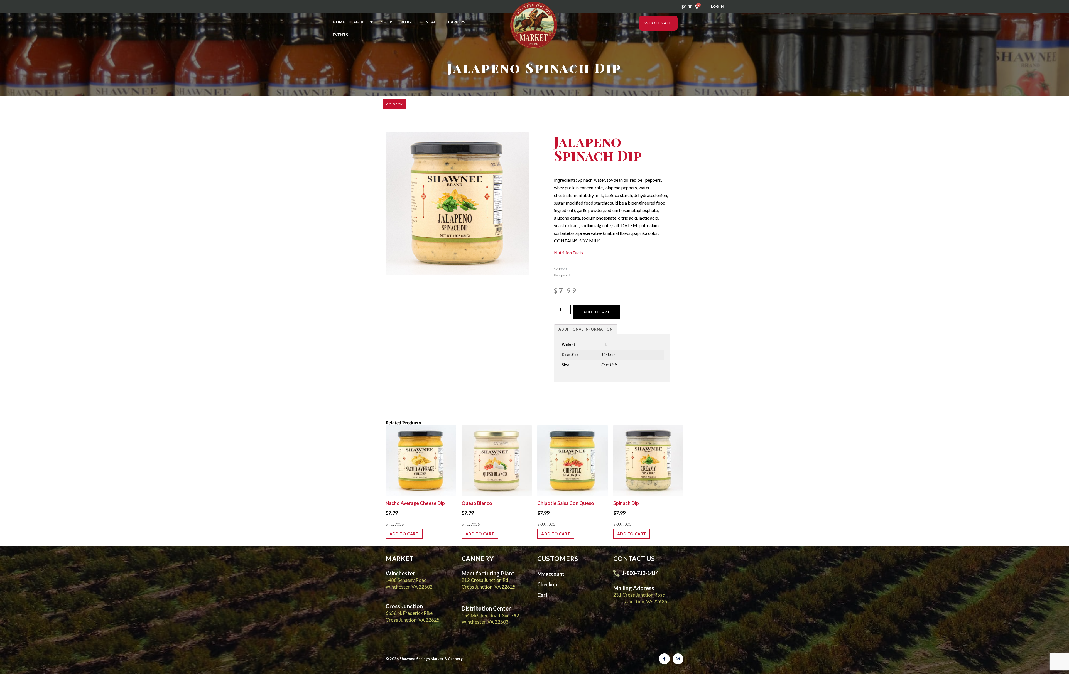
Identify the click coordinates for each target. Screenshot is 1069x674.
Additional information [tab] (585, 329)
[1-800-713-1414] (616, 573)
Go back (394, 104)
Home (339, 21)
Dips (570, 275)
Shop (386, 21)
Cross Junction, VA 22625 (489, 587)
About (360, 21)
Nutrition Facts (568, 252)
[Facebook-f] (664, 658)
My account (550, 574)
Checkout (548, 584)
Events (340, 34)
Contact (430, 21)
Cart (542, 595)
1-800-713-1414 (640, 573)
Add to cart (596, 312)
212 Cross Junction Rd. (485, 580)
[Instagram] (678, 658)
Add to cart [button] (404, 534)
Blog (406, 21)
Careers (456, 21)
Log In (717, 6)
